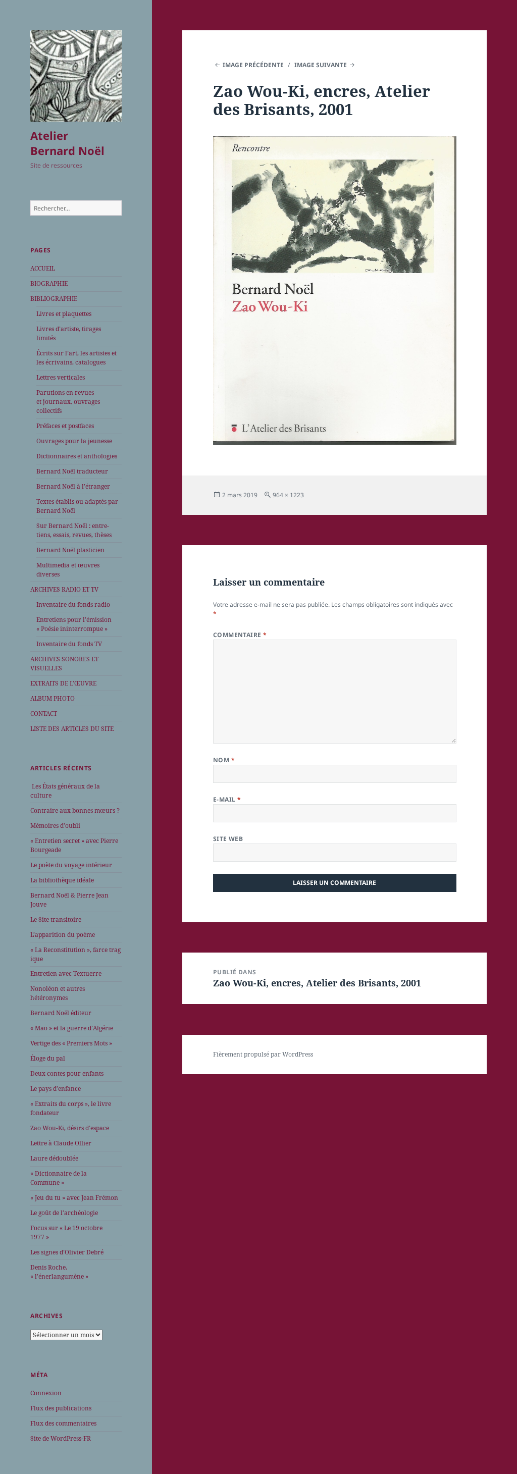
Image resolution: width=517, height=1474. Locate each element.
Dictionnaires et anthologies (76, 456)
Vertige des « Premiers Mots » (71, 1043)
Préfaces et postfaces (65, 426)
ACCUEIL (42, 268)
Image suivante (320, 65)
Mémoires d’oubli (55, 825)
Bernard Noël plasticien (70, 550)
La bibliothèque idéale (62, 880)
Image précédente (253, 65)
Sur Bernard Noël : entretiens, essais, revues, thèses (74, 530)
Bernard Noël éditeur (60, 1013)
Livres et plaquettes (63, 313)
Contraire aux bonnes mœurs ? (75, 810)
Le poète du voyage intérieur (71, 865)
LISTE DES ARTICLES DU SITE (72, 728)
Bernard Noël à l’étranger (73, 486)
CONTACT (43, 713)
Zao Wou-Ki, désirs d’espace (69, 1128)
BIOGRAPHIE (49, 283)
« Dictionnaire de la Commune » (58, 1178)
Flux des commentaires (63, 1423)
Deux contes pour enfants (67, 1073)
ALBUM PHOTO (52, 698)
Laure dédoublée (54, 1158)
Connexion (46, 1393)
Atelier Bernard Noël (67, 143)
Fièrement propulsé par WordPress (263, 1054)
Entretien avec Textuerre (65, 973)
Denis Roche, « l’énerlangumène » (59, 1272)
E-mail (227, 799)
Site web (228, 838)
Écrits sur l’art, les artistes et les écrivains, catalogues (76, 357)
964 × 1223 (288, 495)
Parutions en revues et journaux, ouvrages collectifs (68, 401)
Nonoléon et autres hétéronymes (57, 993)
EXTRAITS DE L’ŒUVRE (63, 683)
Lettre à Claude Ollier (60, 1143)
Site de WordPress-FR (60, 1438)
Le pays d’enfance (55, 1088)
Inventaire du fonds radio (73, 604)
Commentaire (240, 634)
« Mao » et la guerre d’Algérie (71, 1028)
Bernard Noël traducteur (72, 471)
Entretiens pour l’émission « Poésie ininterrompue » (74, 624)
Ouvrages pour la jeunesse (74, 441)
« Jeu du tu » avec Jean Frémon (74, 1197)
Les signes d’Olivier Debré (67, 1252)
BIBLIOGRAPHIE (53, 298)
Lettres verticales (60, 377)
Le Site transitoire (55, 919)
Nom (224, 760)
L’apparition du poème (62, 934)
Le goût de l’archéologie (64, 1212)
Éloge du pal (47, 1058)
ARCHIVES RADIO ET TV (64, 589)
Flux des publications (60, 1408)
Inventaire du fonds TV (69, 644)
